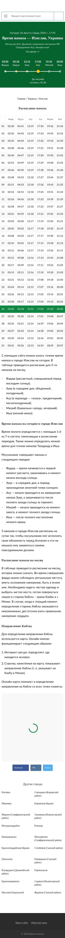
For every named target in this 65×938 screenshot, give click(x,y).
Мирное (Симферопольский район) (16, 816)
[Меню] (6, 16)
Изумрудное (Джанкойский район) (15, 872)
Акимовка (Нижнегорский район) (48, 816)
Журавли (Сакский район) (47, 892)
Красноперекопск (10, 881)
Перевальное (40, 870)
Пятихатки (7, 859)
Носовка (6, 792)
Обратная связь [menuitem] (39, 922)
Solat (32, 5)
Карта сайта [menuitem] (22, 922)
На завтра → (32, 52)
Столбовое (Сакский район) (48, 848)
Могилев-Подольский (13, 892)
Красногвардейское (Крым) (15, 848)
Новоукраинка (9, 836)
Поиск (58, 16)
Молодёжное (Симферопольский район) (48, 838)
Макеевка (6, 803)
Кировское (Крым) (43, 803)
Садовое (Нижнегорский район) (47, 883)
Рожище (38, 825)
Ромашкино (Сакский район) (45, 861)
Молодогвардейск (11, 825)
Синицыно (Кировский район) (46, 794)
